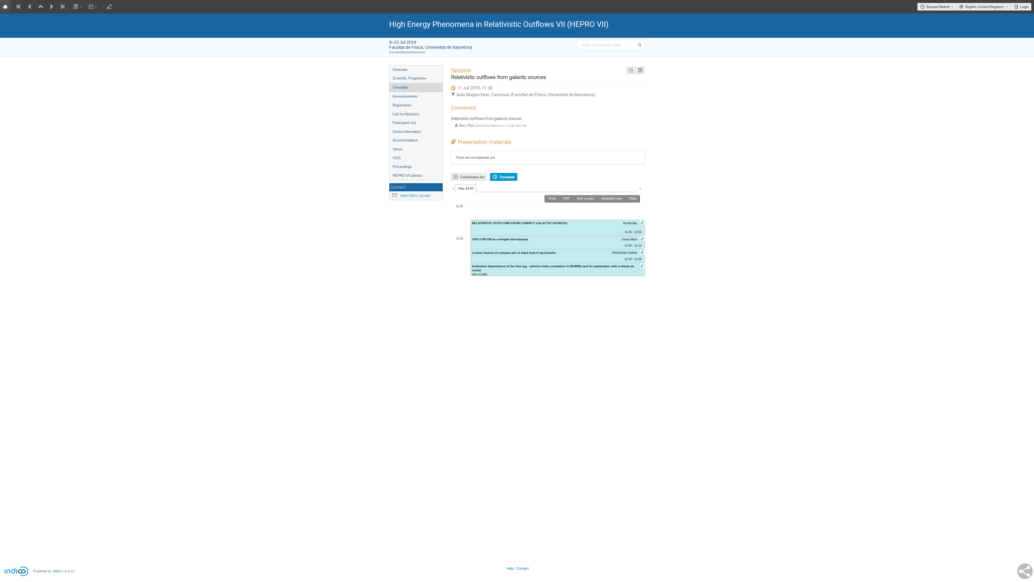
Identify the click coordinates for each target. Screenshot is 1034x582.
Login (1024, 6)
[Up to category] (40, 6)
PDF (566, 198)
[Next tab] (640, 188)
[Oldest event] (19, 6)
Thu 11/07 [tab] (466, 188)
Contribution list (472, 177)
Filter (633, 198)
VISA (397, 158)
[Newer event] (51, 6)
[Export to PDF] (630, 70)
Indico (57, 571)
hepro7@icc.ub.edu (415, 195)
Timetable (400, 87)
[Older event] (30, 6)
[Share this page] (1025, 571)
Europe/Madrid (938, 6)
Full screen (585, 198)
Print (552, 198)
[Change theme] (93, 6)
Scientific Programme (409, 78)
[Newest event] (62, 6)
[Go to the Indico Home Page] (5, 6)
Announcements (405, 96)
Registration (402, 105)
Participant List (404, 123)
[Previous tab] (453, 188)
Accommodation (405, 140)
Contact (523, 568)
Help (510, 568)
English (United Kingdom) (984, 6)
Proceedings (402, 167)
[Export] (78, 6)
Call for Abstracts (406, 114)
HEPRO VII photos (407, 176)
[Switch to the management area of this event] (109, 6)
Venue (397, 149)
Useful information (407, 132)
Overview (400, 70)
